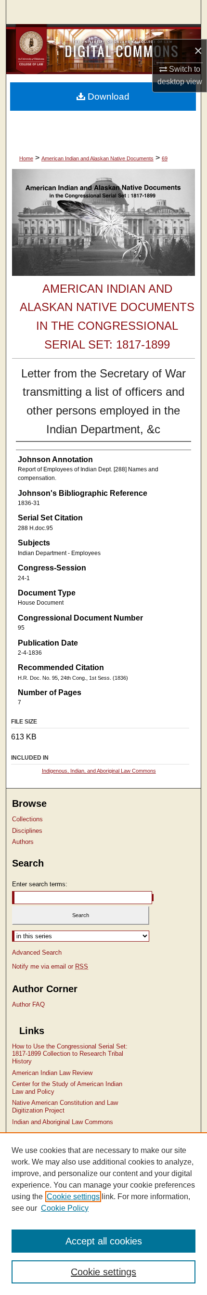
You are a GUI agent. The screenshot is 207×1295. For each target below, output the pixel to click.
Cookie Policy (65, 1208)
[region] (103, 1213)
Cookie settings (73, 1196)
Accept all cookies (103, 1241)
